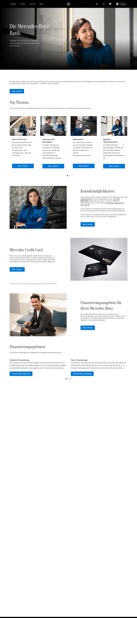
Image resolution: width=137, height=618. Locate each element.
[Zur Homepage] (68, 4)
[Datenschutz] (96, 3)
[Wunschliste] (110, 3)
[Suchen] (103, 3)
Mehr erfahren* (17, 269)
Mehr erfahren (17, 91)
